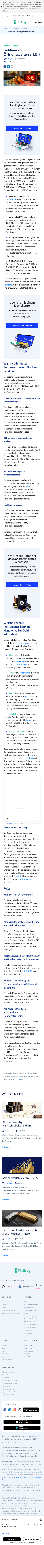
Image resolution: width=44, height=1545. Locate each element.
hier (17, 1493)
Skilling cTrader (28, 1351)
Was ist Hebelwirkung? (31, 1324)
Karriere (4, 1304)
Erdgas (29, 720)
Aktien (4, 1348)
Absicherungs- (19, 661)
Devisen (4, 1345)
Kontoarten (27, 1302)
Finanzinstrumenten (25, 643)
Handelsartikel (28, 1330)
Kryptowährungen (26, 879)
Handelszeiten (28, 1307)
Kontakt (27, 16)
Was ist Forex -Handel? (31, 1322)
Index (3, 1351)
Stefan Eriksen (8, 1183)
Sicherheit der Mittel (8, 1310)
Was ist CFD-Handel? (30, 1319)
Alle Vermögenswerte (31, 1304)
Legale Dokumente (8, 1395)
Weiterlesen (6, 1147)
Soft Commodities (7, 1359)
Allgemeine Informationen (10, 1392)
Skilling (4, 29)
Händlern (8, 284)
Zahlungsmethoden (8, 1372)
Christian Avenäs (9, 1131)
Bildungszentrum (29, 1333)
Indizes (28, 696)
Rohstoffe (28, 971)
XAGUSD (17, 876)
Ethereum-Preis (27, 758)
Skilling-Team (10, 59)
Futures (13, 199)
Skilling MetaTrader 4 (30, 1354)
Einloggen (38, 22)
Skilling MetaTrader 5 (30, 1357)
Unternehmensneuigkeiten (10, 1313)
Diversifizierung (21, 664)
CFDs (18, 1079)
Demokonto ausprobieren (22, 326)
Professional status (30, 1327)
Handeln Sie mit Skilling (22, 128)
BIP (28, 486)
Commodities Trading (19, 29)
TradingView (28, 1348)
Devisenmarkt (24, 672)
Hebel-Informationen (30, 1316)
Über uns (5, 1302)
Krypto (4, 1357)
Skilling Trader (28, 1345)
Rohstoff (4, 1354)
